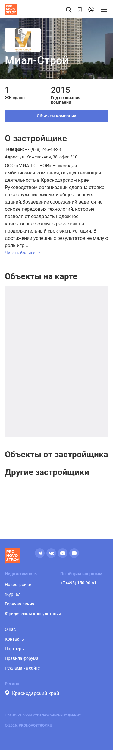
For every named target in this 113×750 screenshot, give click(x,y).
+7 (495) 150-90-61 (78, 582)
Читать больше (20, 252)
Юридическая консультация (33, 613)
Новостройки (18, 584)
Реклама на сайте (22, 668)
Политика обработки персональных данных (43, 715)
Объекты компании (56, 115)
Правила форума (22, 658)
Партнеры (15, 648)
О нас (10, 629)
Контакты (15, 639)
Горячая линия (19, 604)
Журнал (12, 594)
